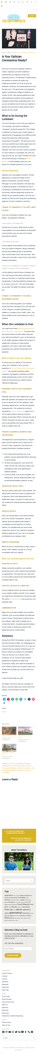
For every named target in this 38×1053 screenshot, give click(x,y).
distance (6, 902)
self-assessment (15, 599)
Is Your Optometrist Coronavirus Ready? (15, 832)
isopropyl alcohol (23, 768)
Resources (31, 52)
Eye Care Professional (23, 902)
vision (17, 920)
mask (8, 770)
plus (6, 915)
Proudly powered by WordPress (13, 1047)
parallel (31, 913)
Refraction (16, 915)
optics (7, 913)
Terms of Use (6, 1025)
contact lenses (13, 897)
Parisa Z (15, 52)
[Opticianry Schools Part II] (25, 731)
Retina (7, 917)
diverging (11, 902)
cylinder (22, 900)
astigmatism (9, 895)
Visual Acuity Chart (8, 1002)
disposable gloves (24, 766)
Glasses (14, 907)
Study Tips (5, 990)
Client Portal (6, 996)
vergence (25, 918)
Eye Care (16, 902)
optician (27, 770)
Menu (33, 16)
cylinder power (28, 900)
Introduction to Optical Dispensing (12, 1016)
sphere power (17, 918)
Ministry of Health (17, 770)
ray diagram (10, 915)
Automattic (19, 1050)
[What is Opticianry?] (9, 731)
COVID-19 (14, 766)
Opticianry (23, 52)
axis (14, 895)
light (11, 909)
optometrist (15, 912)
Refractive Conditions (25, 915)
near (14, 909)
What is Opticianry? (8, 735)
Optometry (26, 913)
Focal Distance (23, 904)
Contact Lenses (7, 973)
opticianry (5, 772)
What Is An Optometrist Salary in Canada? (21, 839)
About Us (5, 1005)
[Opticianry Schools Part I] (9, 748)
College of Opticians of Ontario (18, 763)
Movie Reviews (7, 999)
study (22, 918)
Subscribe (13, 955)
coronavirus (6, 766)
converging (21, 897)
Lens (23, 907)
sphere (12, 918)
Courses (4, 976)
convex (27, 897)
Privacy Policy (6, 1022)
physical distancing (17, 411)
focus (9, 907)
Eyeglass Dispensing (9, 768)
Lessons (4, 979)
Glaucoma (19, 907)
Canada (17, 895)
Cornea (7, 900)
